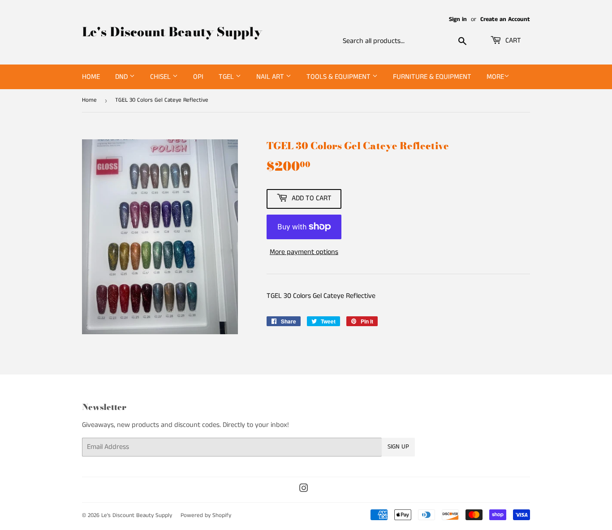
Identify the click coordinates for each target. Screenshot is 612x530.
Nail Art (271, 77)
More (495, 77)
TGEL (227, 77)
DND (122, 77)
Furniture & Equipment (432, 77)
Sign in (458, 19)
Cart (512, 40)
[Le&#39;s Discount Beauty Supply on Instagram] (303, 489)
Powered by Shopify (206, 515)
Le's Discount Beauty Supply (172, 32)
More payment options (304, 252)
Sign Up (398, 446)
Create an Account (505, 19)
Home (91, 77)
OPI (198, 77)
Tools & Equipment (339, 77)
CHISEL (161, 77)
